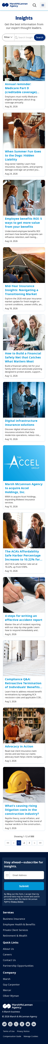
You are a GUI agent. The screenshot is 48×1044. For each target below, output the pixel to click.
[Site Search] (35, 5)
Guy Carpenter (11, 984)
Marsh (6, 979)
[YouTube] (28, 1024)
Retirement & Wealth (15, 935)
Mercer (7, 990)
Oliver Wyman (11, 995)
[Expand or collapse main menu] (43, 5)
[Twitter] (16, 1024)
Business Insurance (14, 918)
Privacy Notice (23, 1031)
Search (39, 37)
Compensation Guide (12, 1036)
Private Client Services (15, 930)
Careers (7, 954)
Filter (7, 37)
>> (40, 842)
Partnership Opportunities (18, 965)
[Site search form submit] (15, 37)
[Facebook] (22, 1024)
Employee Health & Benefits (19, 924)
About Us (8, 948)
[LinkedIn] (33, 1024)
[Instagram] (10, 1024)
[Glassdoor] (4, 1024)
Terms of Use (9, 1031)
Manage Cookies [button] (31, 1036)
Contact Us (9, 960)
